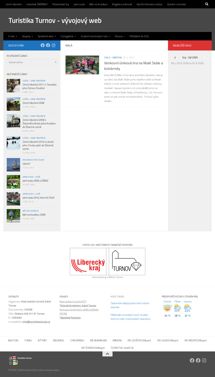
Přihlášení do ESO (139, 36)
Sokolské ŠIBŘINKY (37, 4)
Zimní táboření (14, 4)
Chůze (26, 80)
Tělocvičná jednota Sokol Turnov (77, 305)
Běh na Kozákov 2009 (34, 215)
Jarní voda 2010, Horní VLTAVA (38, 198)
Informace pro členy (33, 159)
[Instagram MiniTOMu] (53, 45)
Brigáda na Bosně (122, 4)
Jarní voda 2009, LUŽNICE (36, 181)
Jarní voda (79, 4)
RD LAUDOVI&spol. (168, 340)
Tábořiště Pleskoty (70, 318)
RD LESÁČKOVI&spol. (139, 340)
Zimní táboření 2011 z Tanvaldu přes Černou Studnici (39, 86)
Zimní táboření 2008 (33, 103)
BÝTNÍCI (42, 340)
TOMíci (28, 340)
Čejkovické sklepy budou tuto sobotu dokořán (130, 305)
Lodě (37, 176)
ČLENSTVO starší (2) (122, 348)
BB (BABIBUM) (98, 340)
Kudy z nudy (117, 296)
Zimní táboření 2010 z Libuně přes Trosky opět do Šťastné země (38, 145)
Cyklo (107, 57)
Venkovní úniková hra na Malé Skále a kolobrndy (133, 65)
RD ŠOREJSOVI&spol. (93, 348)
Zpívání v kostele (176, 4)
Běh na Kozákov (98, 4)
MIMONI (117, 340)
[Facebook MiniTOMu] (48, 45)
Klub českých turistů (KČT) (73, 301)
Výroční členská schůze (149, 4)
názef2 (26, 164)
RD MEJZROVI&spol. (196, 340)
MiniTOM (117, 57)
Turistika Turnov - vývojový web (55, 20)
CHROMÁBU (77, 340)
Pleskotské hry (60, 4)
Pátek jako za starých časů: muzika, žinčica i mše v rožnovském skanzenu (130, 317)
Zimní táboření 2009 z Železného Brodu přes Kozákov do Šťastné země (39, 123)
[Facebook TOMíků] (43, 45)
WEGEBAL (58, 340)
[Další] (204, 57)
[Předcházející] (175, 57)
